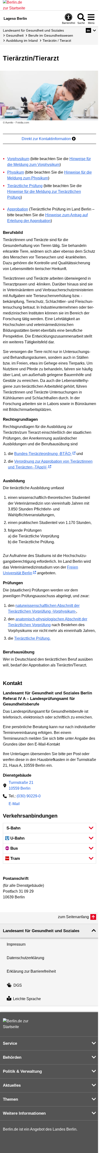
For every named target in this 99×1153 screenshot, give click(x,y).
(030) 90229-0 (29, 796)
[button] (91, 30)
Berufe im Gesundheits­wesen (50, 35)
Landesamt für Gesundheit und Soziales (33, 30)
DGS (17, 985)
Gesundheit (15, 35)
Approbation (17, 209)
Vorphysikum (18, 159)
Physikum (15, 172)
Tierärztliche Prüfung (25, 186)
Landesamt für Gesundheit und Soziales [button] (41, 931)
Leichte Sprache (27, 999)
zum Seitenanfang (73, 917)
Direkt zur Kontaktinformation (47, 139)
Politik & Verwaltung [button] (22, 1071)
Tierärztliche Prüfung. (32, 638)
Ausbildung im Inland (22, 40)
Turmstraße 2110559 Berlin (21, 785)
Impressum (16, 944)
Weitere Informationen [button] (24, 1113)
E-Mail (14, 804)
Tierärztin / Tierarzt (57, 40)
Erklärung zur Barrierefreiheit (31, 971)
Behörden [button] (12, 1057)
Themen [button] (10, 1099)
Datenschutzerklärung (25, 958)
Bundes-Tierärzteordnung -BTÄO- (43, 454)
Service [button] (10, 1043)
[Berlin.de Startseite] (17, 1024)
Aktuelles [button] (12, 1085)
